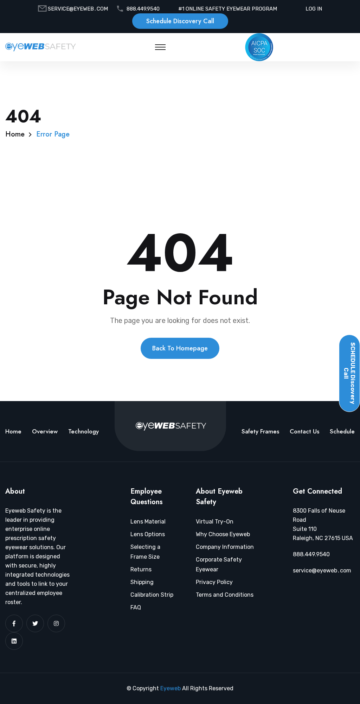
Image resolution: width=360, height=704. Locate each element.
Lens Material (148, 521)
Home (15, 134)
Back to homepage (180, 348)
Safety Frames (260, 431)
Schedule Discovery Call (180, 21)
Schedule (342, 431)
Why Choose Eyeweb (223, 534)
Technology (83, 431)
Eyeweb (171, 688)
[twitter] (35, 623)
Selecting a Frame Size (145, 552)
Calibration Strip (151, 594)
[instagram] (56, 623)
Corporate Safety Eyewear (219, 564)
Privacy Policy (214, 582)
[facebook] (14, 623)
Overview (45, 431)
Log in (314, 9)
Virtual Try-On (214, 521)
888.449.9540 (143, 9)
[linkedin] (14, 641)
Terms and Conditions (224, 594)
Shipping (142, 582)
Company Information (225, 547)
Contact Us (304, 431)
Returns (141, 569)
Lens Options (147, 534)
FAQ (135, 607)
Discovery (349, 373)
